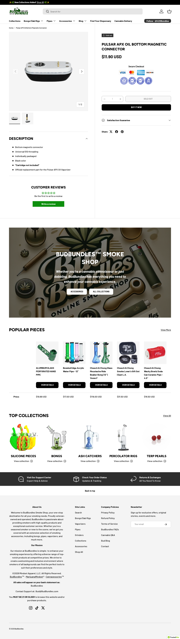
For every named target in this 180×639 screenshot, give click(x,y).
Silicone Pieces (23, 456)
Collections (14, 21)
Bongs (56, 456)
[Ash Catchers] (90, 437)
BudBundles (16, 576)
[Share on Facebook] (116, 131)
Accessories (65, 21)
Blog (81, 21)
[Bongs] (56, 437)
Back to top (90, 491)
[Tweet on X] (111, 131)
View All (167, 415)
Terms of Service (109, 523)
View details (47, 385)
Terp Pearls (156, 456)
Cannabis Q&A (108, 535)
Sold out (148, 99)
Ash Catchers (90, 456)
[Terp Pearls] (156, 437)
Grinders (79, 535)
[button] (169, 11)
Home (11, 28)
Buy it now (136, 107)
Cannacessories (54, 576)
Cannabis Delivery (123, 21)
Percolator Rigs (123, 456)
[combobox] (93, 11)
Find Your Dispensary (100, 21)
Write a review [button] (48, 204)
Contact (105, 546)
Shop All (79, 552)
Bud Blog (105, 540)
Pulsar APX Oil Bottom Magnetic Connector (31, 28)
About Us (35, 2)
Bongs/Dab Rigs (32, 21)
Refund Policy (108, 518)
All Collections (101, 291)
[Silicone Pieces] (23, 437)
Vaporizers (80, 523)
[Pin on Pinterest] (122, 131)
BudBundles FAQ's (110, 529)
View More (166, 329)
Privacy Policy (108, 512)
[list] (48, 71)
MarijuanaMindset (34, 576)
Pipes (49, 21)
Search (78, 512)
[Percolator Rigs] (123, 437)
